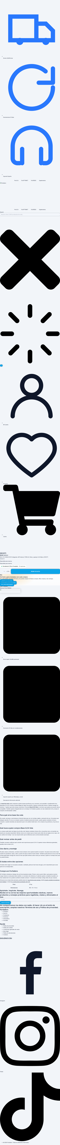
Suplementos (42, 180)
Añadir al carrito (35, 571)
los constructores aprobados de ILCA (20, 882)
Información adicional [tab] (14, 800)
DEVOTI (3, 553)
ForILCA (16, 180)
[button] (6, 581)
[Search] (1, 365)
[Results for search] (30, 334)
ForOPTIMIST (24, 180)
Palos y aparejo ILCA (35, 557)
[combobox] (30, 214)
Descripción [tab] (6, 800)
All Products (21, 557)
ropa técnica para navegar (34, 880)
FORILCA (26, 557)
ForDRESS (33, 180)
